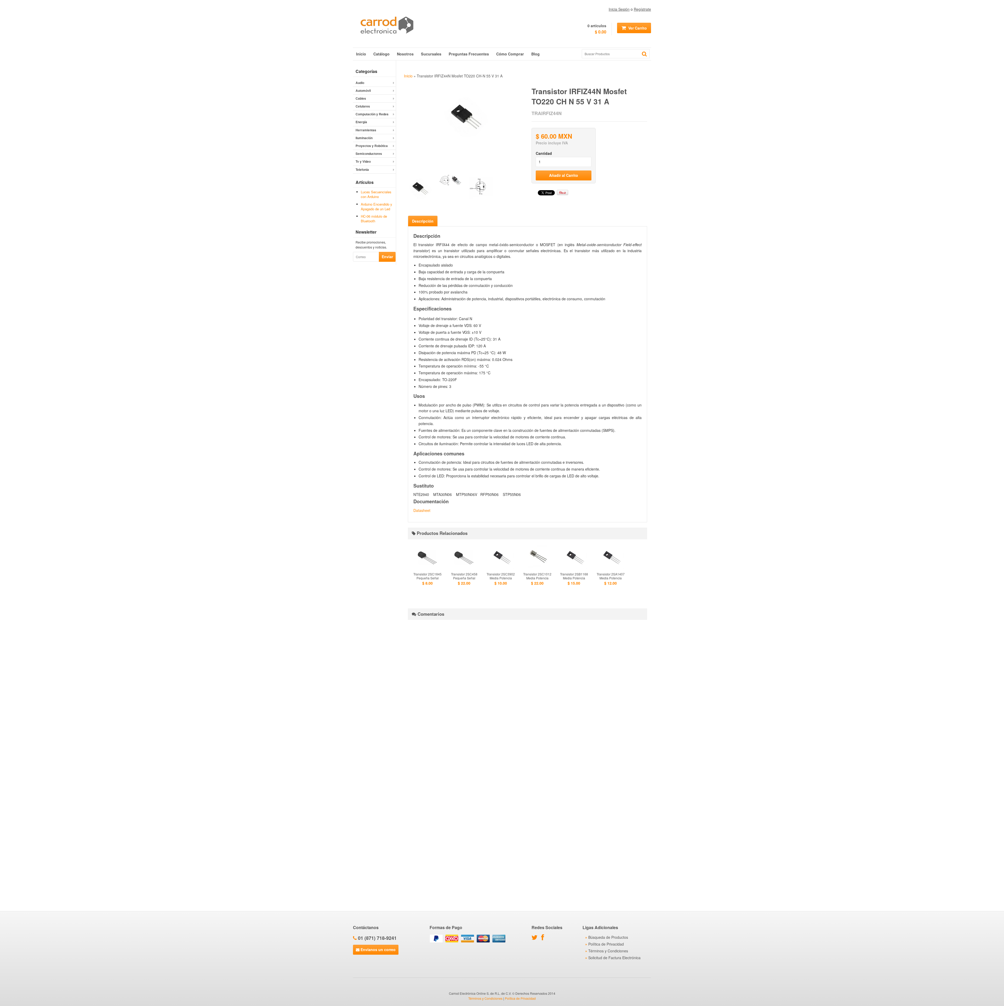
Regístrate (642, 9)
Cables (361, 98)
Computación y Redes (372, 114)
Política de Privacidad (606, 944)
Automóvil (363, 90)
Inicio (361, 53)
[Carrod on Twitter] (536, 938)
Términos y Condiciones (608, 950)
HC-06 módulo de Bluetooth (374, 218)
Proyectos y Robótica (372, 145)
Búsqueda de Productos (608, 937)
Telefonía (362, 169)
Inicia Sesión (619, 9)
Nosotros (405, 53)
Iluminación (364, 137)
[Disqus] (527, 689)
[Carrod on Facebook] (544, 938)
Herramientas (366, 130)
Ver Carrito (637, 28)
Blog (535, 53)
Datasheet (421, 510)
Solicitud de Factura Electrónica (614, 957)
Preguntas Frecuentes (469, 53)
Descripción (422, 221)
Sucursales (431, 53)
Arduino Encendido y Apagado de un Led (376, 206)
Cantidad (544, 153)
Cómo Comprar (510, 53)
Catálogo (381, 53)
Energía (361, 122)
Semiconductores (369, 153)
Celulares (363, 106)
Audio (360, 82)
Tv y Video (363, 161)
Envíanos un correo (378, 949)
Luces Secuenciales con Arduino (376, 194)
